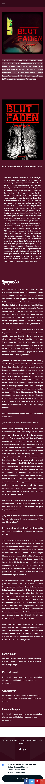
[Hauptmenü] (4, 4)
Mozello (15, 740)
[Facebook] (20, 749)
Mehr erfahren (22, 778)
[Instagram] (25, 749)
